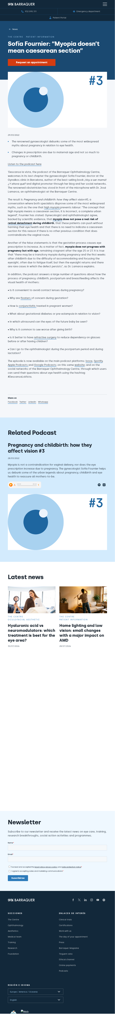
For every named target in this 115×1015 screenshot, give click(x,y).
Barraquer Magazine (69, 948)
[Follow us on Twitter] (79, 900)
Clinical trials (65, 919)
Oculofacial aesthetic (24, 619)
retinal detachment (20, 223)
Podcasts (63, 971)
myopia (57, 219)
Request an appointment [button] (31, 62)
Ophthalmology (15, 925)
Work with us (65, 931)
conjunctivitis (27, 305)
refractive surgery (45, 337)
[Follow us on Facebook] (73, 900)
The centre (15, 37)
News (15, 29)
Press (61, 942)
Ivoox (89, 361)
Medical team (14, 936)
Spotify (98, 361)
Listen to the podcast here (24, 164)
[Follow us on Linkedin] (85, 900)
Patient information (40, 37)
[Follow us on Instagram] (92, 900)
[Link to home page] (21, 4)
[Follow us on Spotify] (104, 900)
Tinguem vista (65, 954)
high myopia (52, 207)
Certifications (65, 925)
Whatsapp (43, 402)
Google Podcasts (45, 364)
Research (12, 948)
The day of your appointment (73, 936)
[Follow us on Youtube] (98, 900)
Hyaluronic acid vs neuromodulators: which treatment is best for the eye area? (31, 633)
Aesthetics (13, 931)
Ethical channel (66, 959)
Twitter (22, 402)
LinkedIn (32, 402)
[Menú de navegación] (105, 4)
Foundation (13, 954)
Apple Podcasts (18, 364)
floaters (26, 298)
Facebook (13, 402)
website (80, 364)
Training (12, 942)
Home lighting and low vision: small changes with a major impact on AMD (81, 633)
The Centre (13, 919)
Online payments (67, 965)
